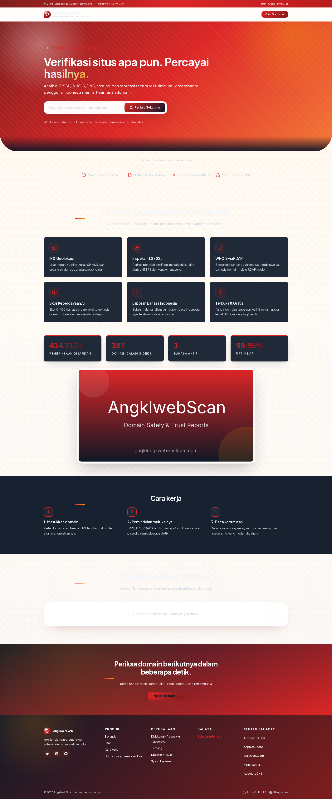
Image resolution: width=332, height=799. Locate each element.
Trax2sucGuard (254, 755)
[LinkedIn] (56, 753)
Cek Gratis (272, 14)
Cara (271, 3)
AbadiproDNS (253, 773)
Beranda (110, 736)
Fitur (263, 3)
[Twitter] (47, 753)
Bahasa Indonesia (210, 736)
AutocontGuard (254, 738)
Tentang (156, 748)
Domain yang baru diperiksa (123, 756)
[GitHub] (66, 753)
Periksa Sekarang (147, 107)
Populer (282, 3)
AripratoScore (253, 746)
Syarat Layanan (161, 761)
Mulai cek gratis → (166, 695)
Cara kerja (111, 749)
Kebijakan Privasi (162, 754)
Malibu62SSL (252, 764)
